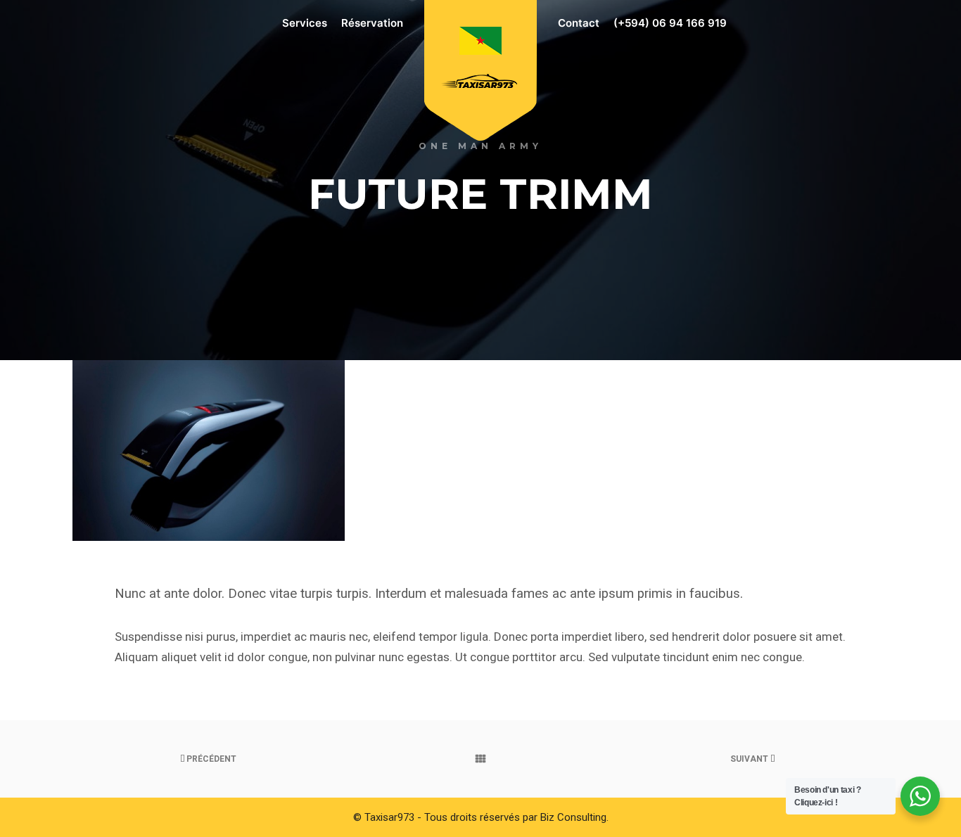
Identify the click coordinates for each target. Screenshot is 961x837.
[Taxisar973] (480, 62)
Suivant (750, 759)
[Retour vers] (481, 759)
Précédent (210, 759)
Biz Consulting (573, 817)
